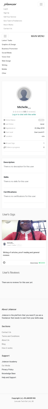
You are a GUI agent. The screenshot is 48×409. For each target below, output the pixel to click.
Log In (6, 9)
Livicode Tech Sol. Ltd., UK (24, 401)
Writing (4, 65)
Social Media (7, 53)
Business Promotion (10, 49)
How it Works (8, 25)
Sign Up (6, 13)
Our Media (6, 365)
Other (4, 73)
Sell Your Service (10, 17)
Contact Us (8, 29)
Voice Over (6, 57)
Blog (3, 344)
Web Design (6, 61)
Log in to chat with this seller (24, 114)
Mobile (4, 69)
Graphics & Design (9, 44)
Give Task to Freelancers (13, 21)
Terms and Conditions (10, 336)
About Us (5, 340)
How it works (7, 348)
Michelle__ (10, 243)
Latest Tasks (7, 40)
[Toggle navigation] (41, 4)
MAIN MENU (37, 36)
